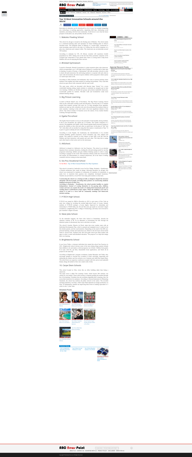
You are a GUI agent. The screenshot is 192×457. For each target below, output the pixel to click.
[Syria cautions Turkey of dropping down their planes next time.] (113, 140)
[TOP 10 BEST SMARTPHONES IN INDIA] (113, 153)
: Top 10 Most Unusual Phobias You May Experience (78, 163)
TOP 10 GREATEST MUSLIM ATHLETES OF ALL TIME (65, 350)
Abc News (106, 15)
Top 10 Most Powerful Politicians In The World (77, 305)
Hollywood (92, 12)
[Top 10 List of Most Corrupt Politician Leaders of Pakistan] (112, 57)
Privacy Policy (79, 1)
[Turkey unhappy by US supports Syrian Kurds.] (113, 164)
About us (61, 1)
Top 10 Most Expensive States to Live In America (64, 321)
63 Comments (120, 47)
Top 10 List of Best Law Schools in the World (89, 305)
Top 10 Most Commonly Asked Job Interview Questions (77, 322)
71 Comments (120, 52)
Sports (95, 10)
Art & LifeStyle (115, 10)
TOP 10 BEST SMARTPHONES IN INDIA (101, 359)
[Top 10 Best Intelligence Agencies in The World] (112, 41)
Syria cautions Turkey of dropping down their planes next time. (125, 138)
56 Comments (120, 58)
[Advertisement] (121, 25)
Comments (120, 36)
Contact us (66, 1)
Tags (126, 36)
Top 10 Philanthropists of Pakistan (64, 305)
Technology (101, 10)
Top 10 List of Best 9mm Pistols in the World (77, 328)
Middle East (78, 12)
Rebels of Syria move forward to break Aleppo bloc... (100, 4)
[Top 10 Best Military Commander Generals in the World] (112, 46)
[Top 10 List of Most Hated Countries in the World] (112, 51)
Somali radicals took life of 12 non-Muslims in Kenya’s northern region (120, 107)
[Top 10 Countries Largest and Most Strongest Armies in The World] (112, 62)
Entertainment (88, 10)
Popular (113, 36)
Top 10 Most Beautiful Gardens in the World (120, 117)
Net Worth (72, 12)
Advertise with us (72, 1)
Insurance (104, 12)
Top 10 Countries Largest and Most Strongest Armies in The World (89, 322)
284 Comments (121, 42)
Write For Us (90, 1)
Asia (88, 12)
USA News (70, 10)
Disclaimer (85, 1)
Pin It (4, 15)
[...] (114, 76)
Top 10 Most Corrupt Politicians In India (74, 8)
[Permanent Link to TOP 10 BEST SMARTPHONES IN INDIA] (102, 356)
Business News (79, 10)
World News (95, 3)
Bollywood (98, 12)
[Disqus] (84, 382)
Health (107, 10)
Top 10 (122, 10)
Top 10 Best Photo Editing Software (64, 339)
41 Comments (120, 63)
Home (63, 12)
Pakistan (84, 12)
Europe (67, 12)
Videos (127, 10)
